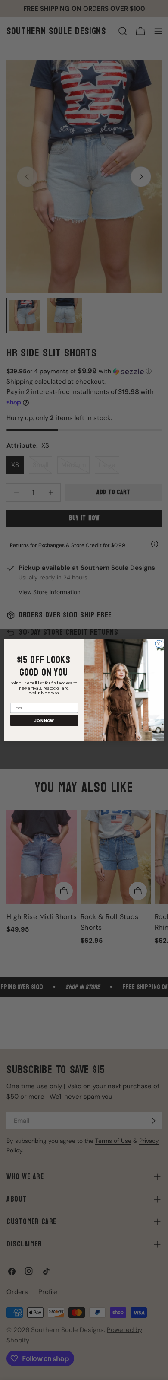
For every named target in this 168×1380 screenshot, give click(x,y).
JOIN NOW (44, 720)
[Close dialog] (158, 644)
